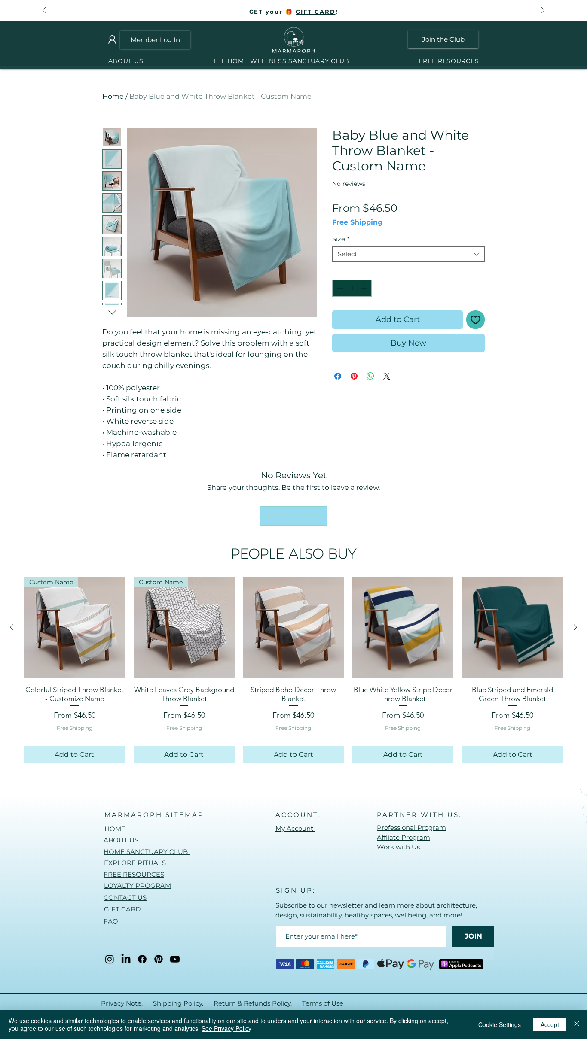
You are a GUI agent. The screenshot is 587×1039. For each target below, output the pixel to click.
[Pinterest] (158, 959)
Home (113, 96)
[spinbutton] (352, 288)
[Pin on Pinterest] (354, 376)
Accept (550, 1024)
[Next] (542, 10)
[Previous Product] (11, 627)
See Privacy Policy (226, 1028)
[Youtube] (174, 959)
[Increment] (365, 288)
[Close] (577, 1024)
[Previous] (44, 10)
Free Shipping (357, 222)
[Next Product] (575, 627)
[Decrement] (339, 288)
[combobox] (408, 254)
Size (340, 239)
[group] (293, 670)
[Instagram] (109, 959)
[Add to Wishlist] (475, 319)
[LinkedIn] (125, 959)
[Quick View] (293, 627)
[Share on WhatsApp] (370, 376)
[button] (281, 61)
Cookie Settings (499, 1024)
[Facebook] (142, 959)
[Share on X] (387, 376)
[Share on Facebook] (338, 376)
